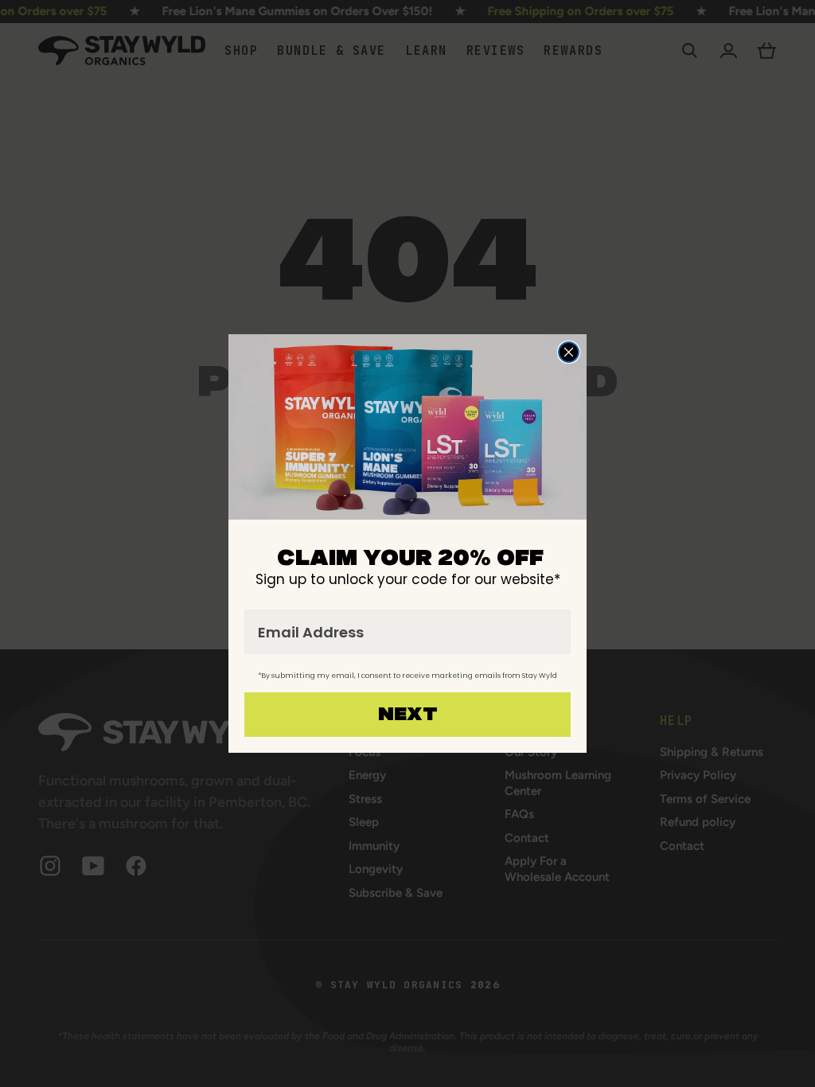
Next (408, 715)
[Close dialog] (569, 352)
